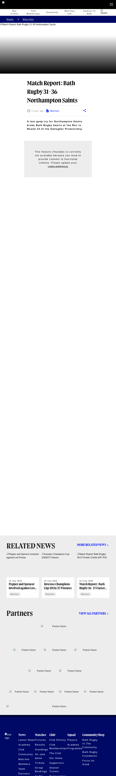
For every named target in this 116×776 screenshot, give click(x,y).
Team (21, 768)
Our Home (56, 758)
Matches (28, 19)
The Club (55, 753)
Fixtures (40, 739)
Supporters (56, 762)
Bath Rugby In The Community (90, 743)
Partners (24, 773)
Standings (41, 749)
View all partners (92, 613)
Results (40, 744)
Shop (101, 735)
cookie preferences (58, 166)
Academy (24, 744)
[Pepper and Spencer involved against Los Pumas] (23, 575)
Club (21, 749)
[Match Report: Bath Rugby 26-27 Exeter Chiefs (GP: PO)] (93, 575)
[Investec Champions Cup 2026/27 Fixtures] (58, 575)
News (10, 19)
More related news (91, 545)
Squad (71, 735)
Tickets (40, 762)
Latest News (26, 739)
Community (25, 754)
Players (72, 739)
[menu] (112, 4)
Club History (57, 739)
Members (24, 764)
